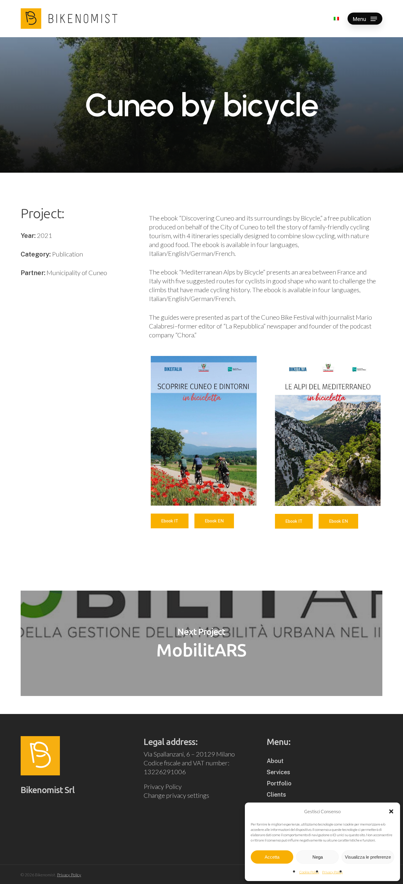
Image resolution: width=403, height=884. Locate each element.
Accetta (272, 857)
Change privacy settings (176, 795)
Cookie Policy (309, 872)
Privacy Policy (332, 872)
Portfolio (279, 783)
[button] (391, 811)
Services (278, 772)
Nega (317, 857)
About (275, 760)
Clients (276, 794)
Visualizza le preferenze (368, 857)
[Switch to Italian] (336, 18)
